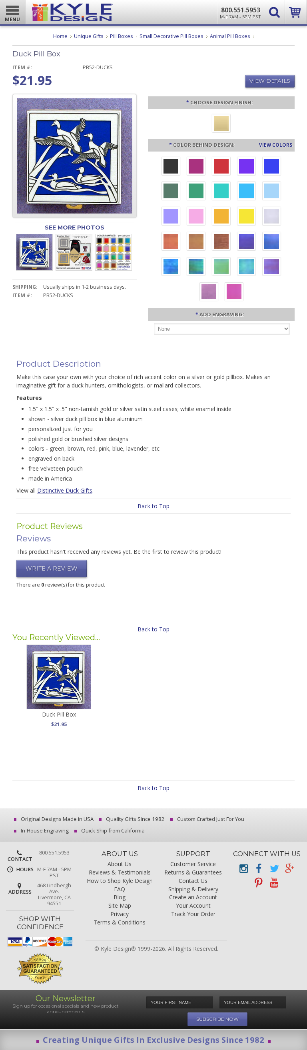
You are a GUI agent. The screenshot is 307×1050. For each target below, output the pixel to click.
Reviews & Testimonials (120, 872)
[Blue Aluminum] (272, 167)
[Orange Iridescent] (171, 242)
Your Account (193, 905)
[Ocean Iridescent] (171, 267)
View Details (269, 81)
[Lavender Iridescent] (209, 293)
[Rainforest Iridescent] (196, 267)
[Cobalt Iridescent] (272, 242)
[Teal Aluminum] (221, 192)
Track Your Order (193, 914)
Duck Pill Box (59, 714)
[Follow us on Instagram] (243, 869)
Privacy (119, 914)
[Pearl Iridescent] (272, 217)
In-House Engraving (44, 830)
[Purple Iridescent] (272, 267)
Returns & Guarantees (193, 872)
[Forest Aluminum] (171, 192)
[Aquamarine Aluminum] (272, 192)
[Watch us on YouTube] (274, 883)
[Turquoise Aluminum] (246, 192)
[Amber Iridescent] (196, 242)
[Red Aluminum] (221, 167)
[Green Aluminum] (196, 192)
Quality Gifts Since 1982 (135, 818)
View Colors (275, 145)
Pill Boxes (121, 36)
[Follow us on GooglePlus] (289, 869)
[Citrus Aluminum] (221, 217)
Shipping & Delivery (193, 889)
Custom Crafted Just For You (210, 818)
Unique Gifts (89, 36)
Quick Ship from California (112, 830)
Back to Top (153, 506)
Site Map (119, 905)
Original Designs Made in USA (57, 818)
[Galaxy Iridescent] (246, 242)
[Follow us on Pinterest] (259, 883)
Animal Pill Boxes (230, 36)
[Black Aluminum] (171, 167)
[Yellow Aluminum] (246, 217)
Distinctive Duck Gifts (64, 490)
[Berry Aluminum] (196, 167)
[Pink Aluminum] (196, 217)
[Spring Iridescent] (221, 267)
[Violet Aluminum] (246, 167)
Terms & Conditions (120, 922)
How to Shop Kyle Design (120, 881)
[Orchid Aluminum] (171, 217)
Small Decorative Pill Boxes (171, 36)
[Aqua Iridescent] (246, 267)
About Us (120, 864)
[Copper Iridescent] (221, 242)
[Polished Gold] (221, 124)
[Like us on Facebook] (259, 869)
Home (60, 36)
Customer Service (193, 864)
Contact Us (193, 881)
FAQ (119, 889)
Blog (120, 897)
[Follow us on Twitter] (274, 869)
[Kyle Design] (72, 10)
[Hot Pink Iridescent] (234, 293)
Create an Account (193, 897)
